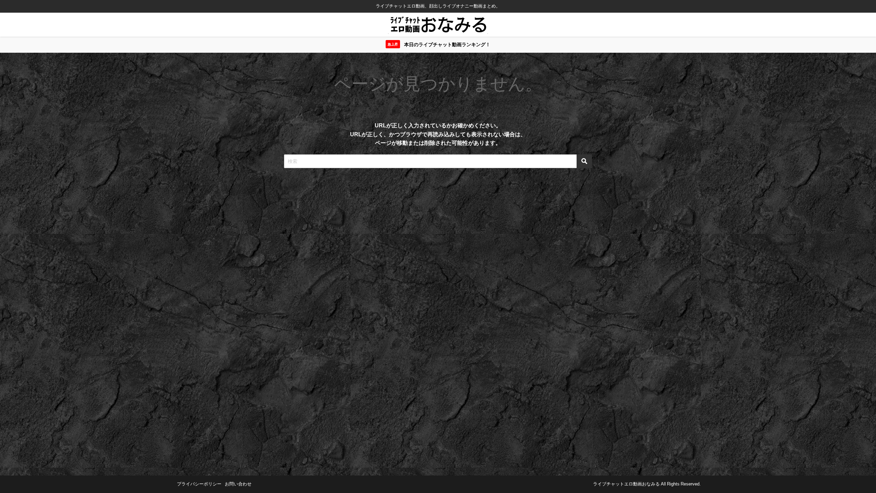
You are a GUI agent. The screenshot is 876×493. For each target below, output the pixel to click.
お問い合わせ (238, 484)
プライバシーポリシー (199, 484)
